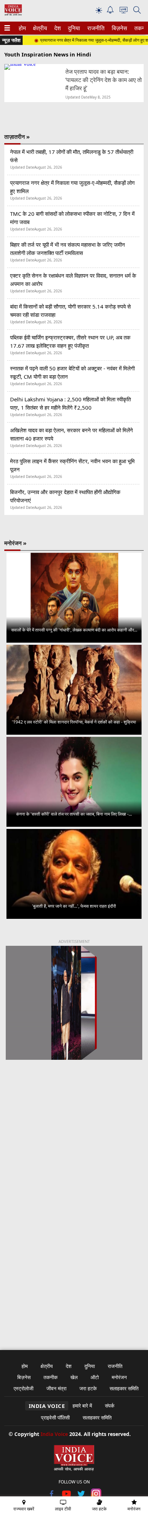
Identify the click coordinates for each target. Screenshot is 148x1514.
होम (22, 28)
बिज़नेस (118, 28)
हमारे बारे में (82, 1405)
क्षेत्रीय (39, 28)
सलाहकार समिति (124, 1388)
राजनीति (94, 28)
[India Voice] (13, 14)
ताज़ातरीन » (17, 137)
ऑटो (95, 1377)
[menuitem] (22, 28)
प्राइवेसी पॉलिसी (55, 1417)
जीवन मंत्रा (56, 1388)
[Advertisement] (74, 1156)
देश (57, 28)
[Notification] (110, 12)
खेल (74, 1377)
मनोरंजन (119, 1377)
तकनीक (50, 1377)
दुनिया (73, 28)
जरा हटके (88, 1388)
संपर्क (109, 1405)
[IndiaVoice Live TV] (124, 11)
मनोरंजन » (15, 543)
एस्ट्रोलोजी (23, 1388)
